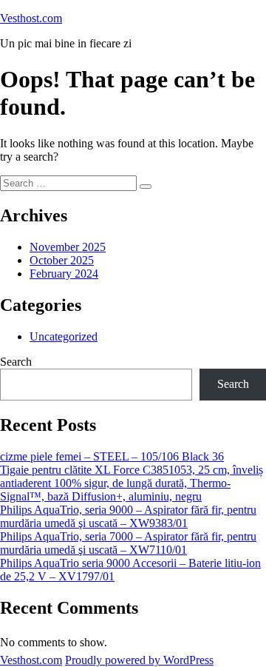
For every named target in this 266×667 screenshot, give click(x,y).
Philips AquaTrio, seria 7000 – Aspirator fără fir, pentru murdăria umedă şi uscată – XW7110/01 (128, 543)
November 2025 (68, 247)
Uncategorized (64, 336)
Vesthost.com (31, 18)
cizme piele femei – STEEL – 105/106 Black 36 (112, 456)
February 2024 (64, 273)
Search (16, 361)
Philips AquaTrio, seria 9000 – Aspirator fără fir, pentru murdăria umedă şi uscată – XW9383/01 (128, 516)
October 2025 (62, 260)
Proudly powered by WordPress (139, 660)
